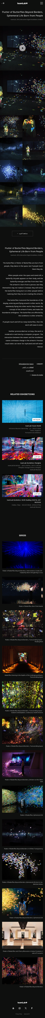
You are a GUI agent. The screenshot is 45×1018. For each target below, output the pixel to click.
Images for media (37, 375)
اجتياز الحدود (29, 371)
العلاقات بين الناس (27, 367)
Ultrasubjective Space (26, 364)
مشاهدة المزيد (23, 233)
